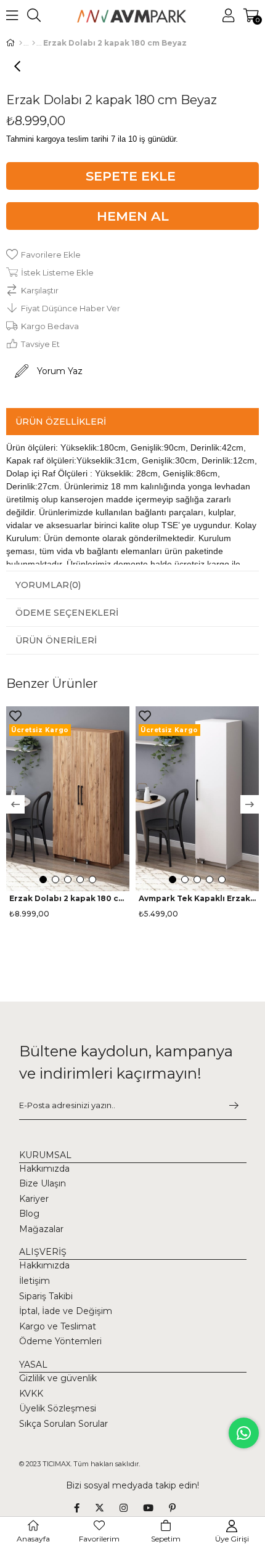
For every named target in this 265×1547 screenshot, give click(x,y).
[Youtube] (156, 1507)
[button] (43, 879)
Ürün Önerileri (56, 640)
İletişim (34, 1280)
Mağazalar (41, 1229)
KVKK (31, 1393)
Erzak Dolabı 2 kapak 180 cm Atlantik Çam (67, 898)
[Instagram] (131, 1507)
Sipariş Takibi (46, 1296)
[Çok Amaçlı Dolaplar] (33, 43)
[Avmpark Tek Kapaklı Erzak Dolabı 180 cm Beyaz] (197, 798)
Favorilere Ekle (15, 715)
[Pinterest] (180, 1507)
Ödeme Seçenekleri (66, 612)
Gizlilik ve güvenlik (58, 1378)
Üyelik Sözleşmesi (57, 1408)
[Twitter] (107, 1507)
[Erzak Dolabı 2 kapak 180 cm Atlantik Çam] (67, 798)
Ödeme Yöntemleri (60, 1341)
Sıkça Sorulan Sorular (63, 1423)
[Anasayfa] (20, 43)
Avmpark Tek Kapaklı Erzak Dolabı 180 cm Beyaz (197, 898)
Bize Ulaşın (42, 1183)
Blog (29, 1213)
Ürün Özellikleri (60, 421)
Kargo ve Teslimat (57, 1326)
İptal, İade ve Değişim (65, 1310)
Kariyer (34, 1198)
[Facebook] (84, 1507)
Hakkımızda (44, 1168)
